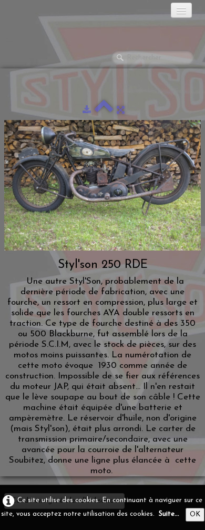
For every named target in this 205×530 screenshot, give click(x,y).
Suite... (169, 514)
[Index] (104, 110)
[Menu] (181, 10)
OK (195, 514)
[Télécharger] (87, 110)
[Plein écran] (121, 110)
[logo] (50, 13)
